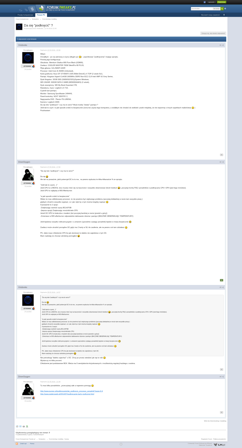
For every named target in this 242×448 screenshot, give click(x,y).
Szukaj (66, 439)
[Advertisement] (116, 132)
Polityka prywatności (219, 439)
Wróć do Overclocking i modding (215, 421)
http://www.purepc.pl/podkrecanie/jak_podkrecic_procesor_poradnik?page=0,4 (71, 391)
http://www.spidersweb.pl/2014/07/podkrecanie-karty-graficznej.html (67, 394)
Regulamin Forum (206, 439)
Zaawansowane (225, 9)
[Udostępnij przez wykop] (17, 426)
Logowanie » (212, 2)
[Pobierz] (27, 426)
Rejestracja (221, 2)
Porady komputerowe (25, 15)
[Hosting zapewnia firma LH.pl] (207, 444)
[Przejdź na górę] (121, 444)
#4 (221, 377)
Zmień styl (23, 443)
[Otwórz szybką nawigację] (224, 15)
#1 (221, 45)
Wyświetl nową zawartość (210, 15)
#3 (221, 287)
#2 (221, 162)
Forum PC (41, 15)
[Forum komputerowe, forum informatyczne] (47, 8)
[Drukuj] (24, 426)
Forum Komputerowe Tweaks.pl (25, 439)
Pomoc (32, 443)
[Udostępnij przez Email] (20, 426)
